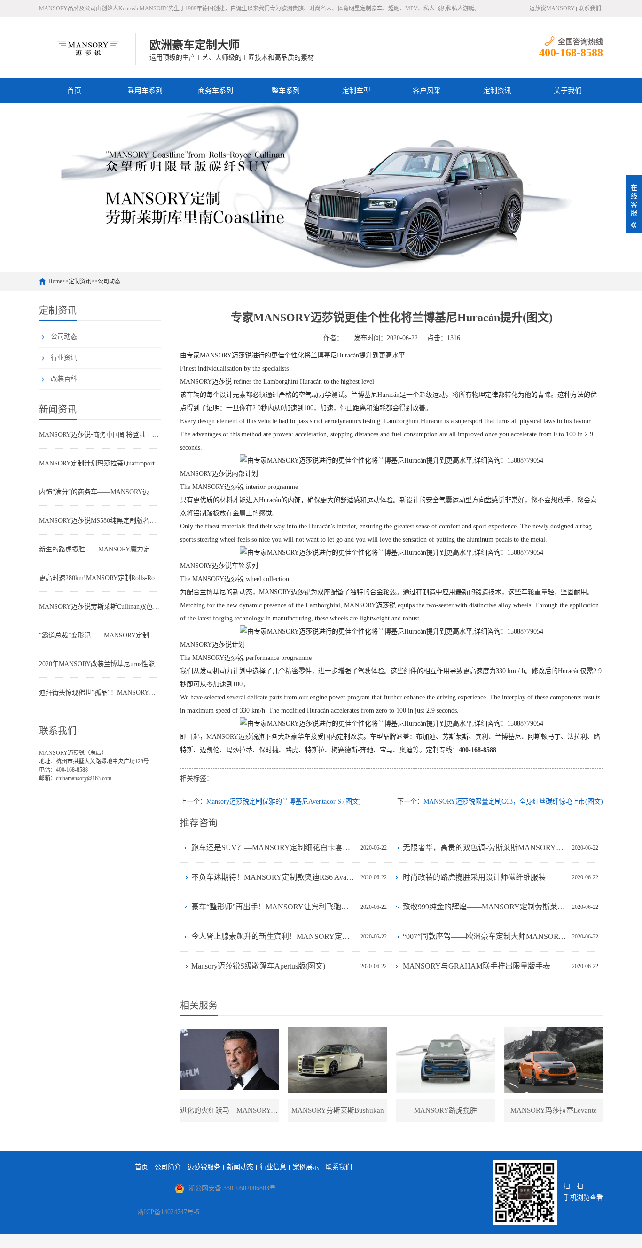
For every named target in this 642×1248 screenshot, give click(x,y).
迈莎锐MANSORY (552, 8)
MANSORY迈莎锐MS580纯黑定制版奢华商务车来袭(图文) (100, 520)
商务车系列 (215, 90)
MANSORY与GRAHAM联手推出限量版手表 (476, 966)
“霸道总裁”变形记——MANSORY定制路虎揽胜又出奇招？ (100, 635)
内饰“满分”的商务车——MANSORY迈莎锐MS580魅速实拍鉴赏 (100, 492)
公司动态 (109, 281)
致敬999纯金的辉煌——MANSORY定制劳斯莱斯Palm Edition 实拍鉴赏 (485, 907)
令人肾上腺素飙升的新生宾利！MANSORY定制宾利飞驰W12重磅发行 (273, 936)
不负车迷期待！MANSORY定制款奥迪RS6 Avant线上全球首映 (273, 877)
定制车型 (356, 90)
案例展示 (306, 1166)
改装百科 (64, 378)
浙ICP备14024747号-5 (168, 1212)
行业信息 (273, 1166)
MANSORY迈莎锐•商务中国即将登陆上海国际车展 (100, 434)
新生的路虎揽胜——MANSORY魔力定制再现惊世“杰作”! (100, 549)
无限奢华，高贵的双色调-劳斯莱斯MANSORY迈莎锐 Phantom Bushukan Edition (485, 848)
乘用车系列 (145, 90)
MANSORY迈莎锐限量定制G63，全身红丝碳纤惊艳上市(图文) (513, 801)
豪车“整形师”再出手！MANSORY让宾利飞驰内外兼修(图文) (273, 907)
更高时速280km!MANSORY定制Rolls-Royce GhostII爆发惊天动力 (100, 577)
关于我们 (568, 90)
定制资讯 (497, 90)
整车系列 (286, 90)
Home (55, 281)
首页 (74, 90)
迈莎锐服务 (204, 1166)
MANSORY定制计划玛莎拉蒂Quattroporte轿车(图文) (100, 463)
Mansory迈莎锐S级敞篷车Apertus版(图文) (258, 966)
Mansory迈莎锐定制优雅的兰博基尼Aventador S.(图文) (283, 801)
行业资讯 (64, 357)
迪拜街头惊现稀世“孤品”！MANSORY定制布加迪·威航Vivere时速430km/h (100, 692)
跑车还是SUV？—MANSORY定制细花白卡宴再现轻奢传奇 (273, 848)
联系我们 (590, 8)
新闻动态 (240, 1166)
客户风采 (427, 90)
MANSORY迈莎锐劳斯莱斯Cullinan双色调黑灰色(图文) (100, 606)
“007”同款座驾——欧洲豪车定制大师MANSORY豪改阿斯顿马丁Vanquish (485, 936)
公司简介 (168, 1166)
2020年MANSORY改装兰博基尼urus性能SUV (100, 663)
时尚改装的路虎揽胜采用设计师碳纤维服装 (474, 877)
